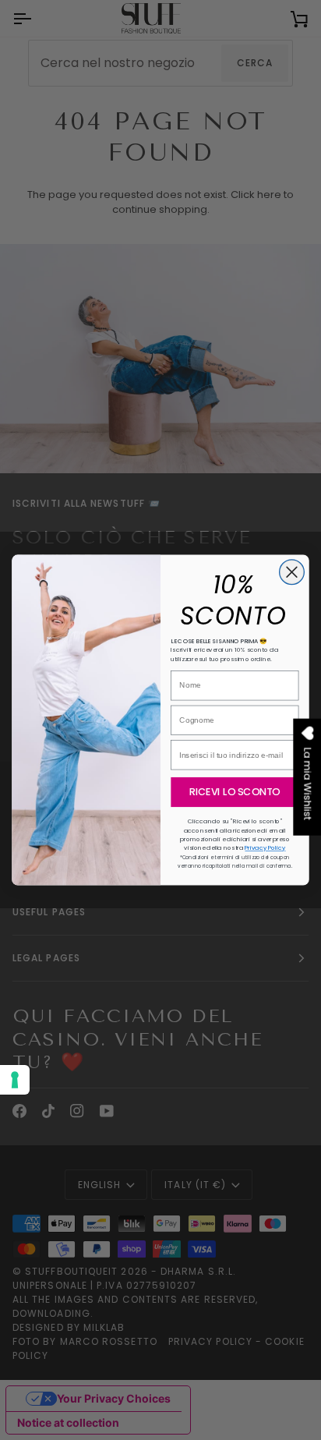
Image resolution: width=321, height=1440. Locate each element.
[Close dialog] (292, 572)
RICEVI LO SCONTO (234, 792)
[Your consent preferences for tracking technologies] (15, 1080)
